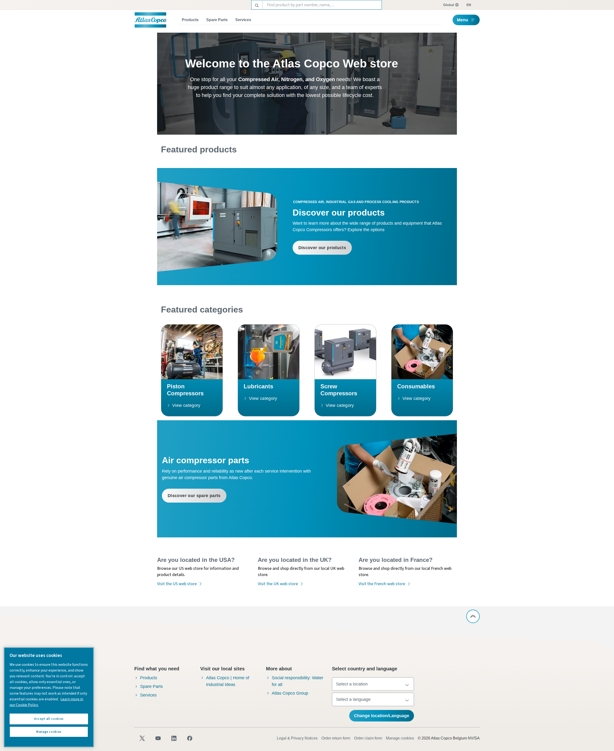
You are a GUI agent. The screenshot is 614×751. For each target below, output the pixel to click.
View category (186, 405)
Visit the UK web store (278, 584)
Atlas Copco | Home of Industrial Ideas (227, 681)
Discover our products (322, 247)
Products (190, 20)
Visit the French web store (382, 584)
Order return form (335, 738)
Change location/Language (381, 715)
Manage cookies (400, 738)
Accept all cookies (49, 719)
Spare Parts (217, 20)
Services (243, 20)
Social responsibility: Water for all (297, 681)
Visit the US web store (177, 584)
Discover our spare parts (194, 495)
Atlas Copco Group (290, 693)
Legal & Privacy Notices (297, 738)
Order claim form (368, 738)
